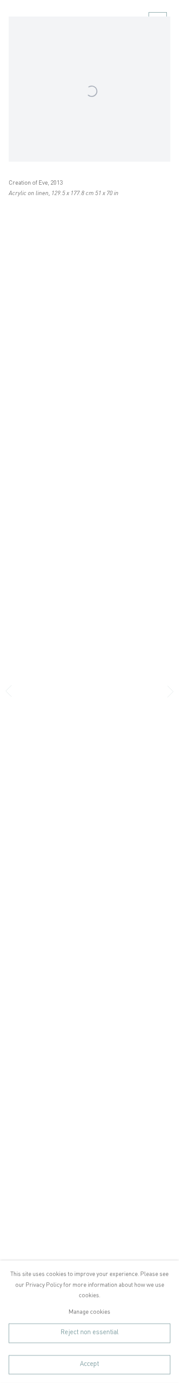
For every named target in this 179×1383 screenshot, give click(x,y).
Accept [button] (89, 1364)
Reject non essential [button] (89, 1333)
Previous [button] (8, 691)
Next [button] (170, 691)
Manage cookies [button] (89, 1312)
